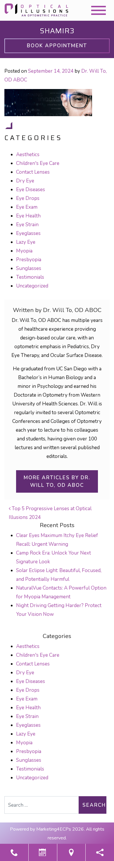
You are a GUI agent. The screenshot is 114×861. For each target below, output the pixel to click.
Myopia (24, 251)
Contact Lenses (33, 172)
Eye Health (28, 215)
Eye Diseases (30, 189)
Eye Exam (26, 207)
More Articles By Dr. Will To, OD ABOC (57, 481)
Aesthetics (27, 154)
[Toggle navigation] (98, 10)
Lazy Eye (25, 242)
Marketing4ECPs (53, 829)
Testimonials (30, 277)
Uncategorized (32, 286)
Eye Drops (27, 198)
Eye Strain (27, 224)
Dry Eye (25, 180)
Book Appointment (57, 45)
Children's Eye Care (37, 163)
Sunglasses (28, 268)
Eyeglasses (28, 233)
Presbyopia (28, 259)
